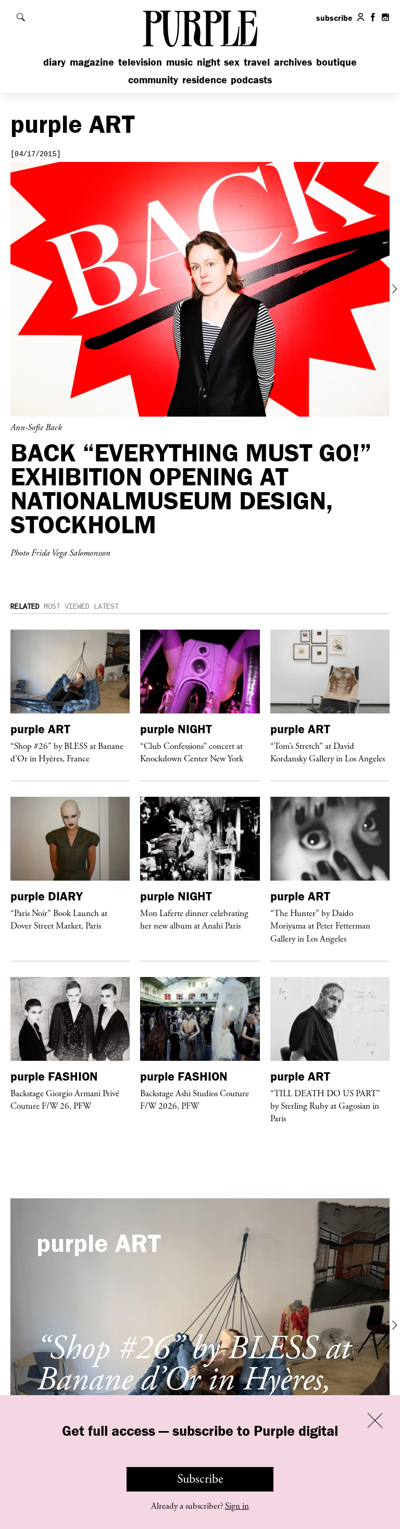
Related (25, 607)
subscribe (334, 18)
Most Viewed (67, 607)
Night (208, 61)
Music (179, 61)
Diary (54, 61)
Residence (204, 79)
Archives (293, 61)
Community (153, 79)
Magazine (92, 61)
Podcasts (251, 79)
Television (140, 61)
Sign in (237, 1506)
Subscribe (200, 1479)
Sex (232, 61)
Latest (106, 607)
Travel (257, 61)
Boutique (336, 61)
